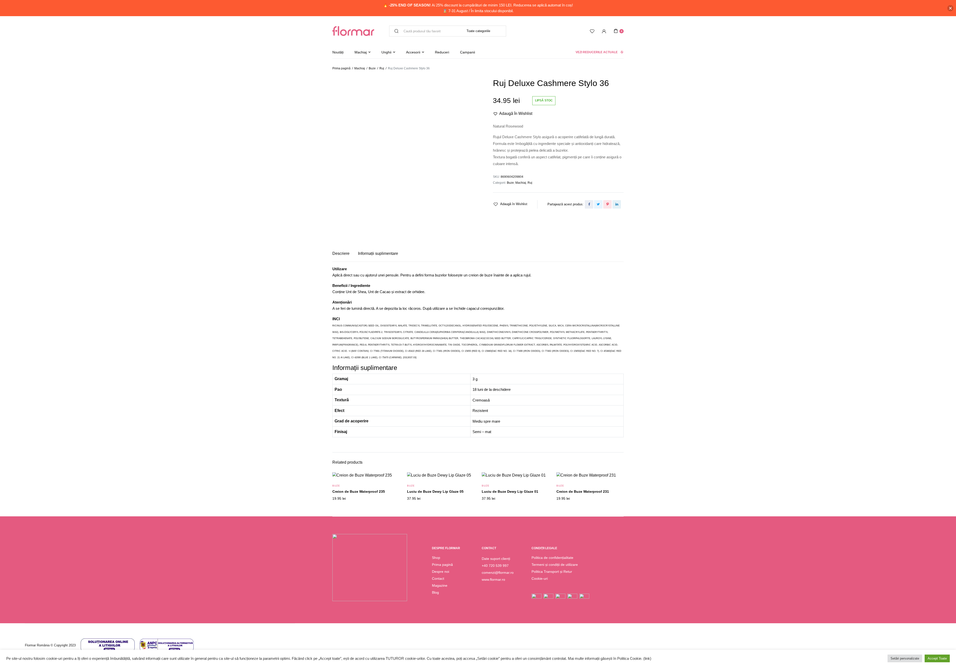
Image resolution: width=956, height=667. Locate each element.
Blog (435, 592)
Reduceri (442, 52)
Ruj (381, 68)
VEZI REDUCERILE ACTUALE (597, 52)
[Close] (950, 8)
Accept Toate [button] (937, 658)
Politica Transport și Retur (552, 572)
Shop (436, 558)
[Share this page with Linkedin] (616, 204)
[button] (512, 114)
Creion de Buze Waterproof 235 (358, 491)
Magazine (439, 585)
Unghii (386, 52)
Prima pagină (341, 68)
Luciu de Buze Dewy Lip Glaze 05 (435, 491)
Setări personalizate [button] (905, 658)
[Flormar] (353, 31)
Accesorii (413, 52)
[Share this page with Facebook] (589, 204)
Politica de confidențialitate (552, 558)
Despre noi (440, 572)
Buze (372, 68)
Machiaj (361, 52)
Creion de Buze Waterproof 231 (582, 491)
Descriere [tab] (341, 253)
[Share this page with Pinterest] (607, 204)
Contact (438, 578)
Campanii (467, 52)
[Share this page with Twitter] (598, 204)
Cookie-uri (540, 578)
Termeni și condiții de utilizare (555, 565)
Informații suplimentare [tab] (378, 253)
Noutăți (338, 52)
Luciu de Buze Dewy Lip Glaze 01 (510, 491)
